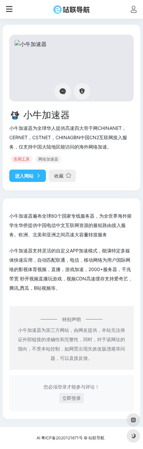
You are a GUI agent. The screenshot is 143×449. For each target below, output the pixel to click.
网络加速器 (48, 159)
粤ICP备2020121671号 (62, 437)
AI (38, 437)
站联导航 (96, 437)
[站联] (71, 9)
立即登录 (71, 398)
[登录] (133, 9)
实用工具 (22, 159)
